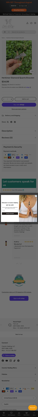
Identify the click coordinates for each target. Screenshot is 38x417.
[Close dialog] (36, 196)
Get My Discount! (10, 213)
